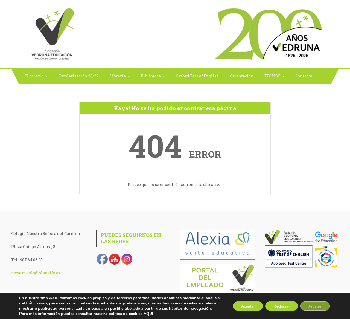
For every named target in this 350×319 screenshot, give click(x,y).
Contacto (303, 76)
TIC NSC (272, 76)
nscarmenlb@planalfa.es (35, 273)
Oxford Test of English (197, 76)
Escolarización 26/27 (79, 76)
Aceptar (248, 306)
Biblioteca (151, 76)
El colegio (34, 76)
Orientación (241, 76)
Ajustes (315, 306)
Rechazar (281, 306)
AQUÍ (148, 313)
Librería (118, 76)
